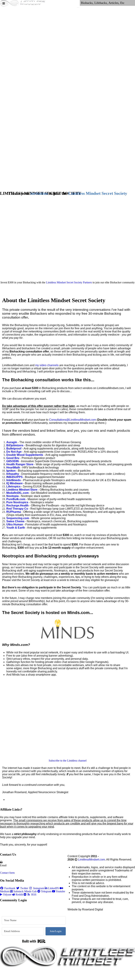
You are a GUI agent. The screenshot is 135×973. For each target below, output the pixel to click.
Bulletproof (13, 448)
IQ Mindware (14, 483)
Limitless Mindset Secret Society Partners (69, 282)
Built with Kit (34, 941)
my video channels (47, 365)
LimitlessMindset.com (91, 859)
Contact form (7, 872)
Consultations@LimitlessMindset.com (72, 419)
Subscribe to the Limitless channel (67, 760)
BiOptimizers (14, 445)
